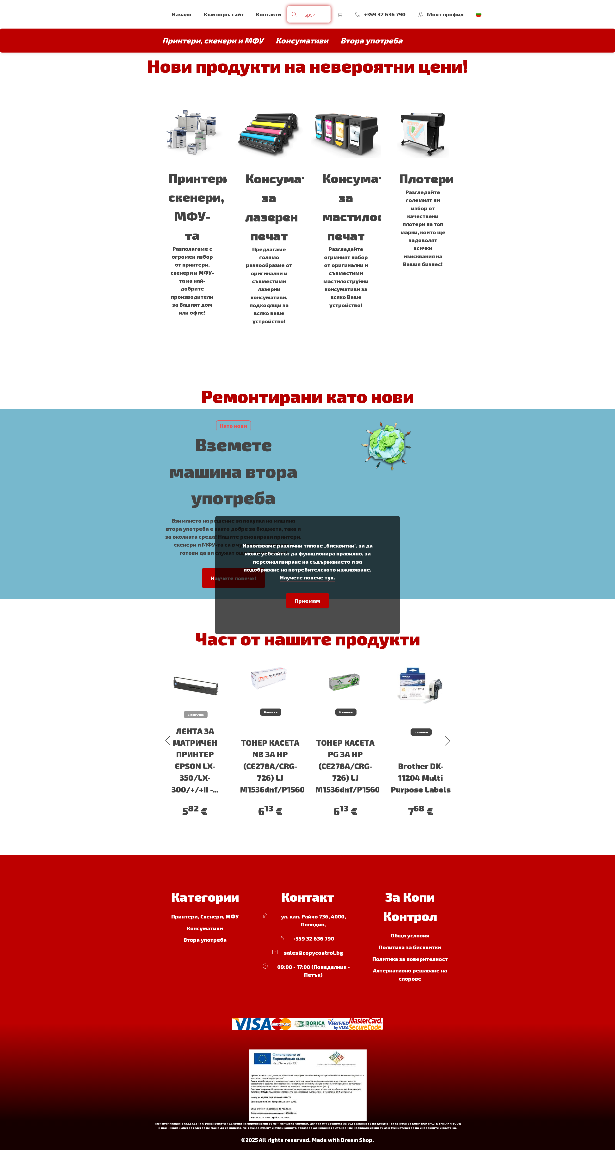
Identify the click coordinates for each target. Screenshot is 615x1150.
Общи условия (410, 935)
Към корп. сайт (224, 14)
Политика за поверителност (410, 959)
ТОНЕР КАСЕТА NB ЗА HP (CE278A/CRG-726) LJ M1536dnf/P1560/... (277, 766)
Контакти (268, 14)
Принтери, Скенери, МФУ (205, 916)
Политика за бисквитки (410, 947)
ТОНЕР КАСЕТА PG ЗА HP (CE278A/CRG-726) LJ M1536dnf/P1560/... (352, 766)
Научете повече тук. (307, 577)
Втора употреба (205, 939)
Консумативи (205, 928)
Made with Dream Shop (342, 1140)
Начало (181, 14)
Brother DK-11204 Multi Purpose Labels (421, 777)
